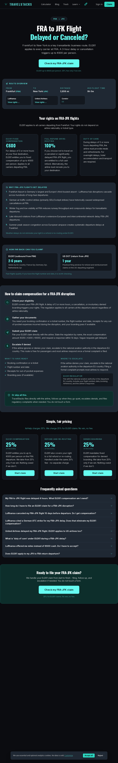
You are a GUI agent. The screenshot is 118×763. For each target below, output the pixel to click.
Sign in (99, 4)
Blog (57, 4)
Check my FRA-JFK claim (59, 63)
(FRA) (18, 91)
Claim (109, 4)
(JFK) (45, 91)
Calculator (46, 4)
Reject (100, 755)
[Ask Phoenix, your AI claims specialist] (85, 4)
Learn (75, 4)
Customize (68, 755)
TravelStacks (20, 4)
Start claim (20, 473)
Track (65, 4)
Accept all (89, 755)
